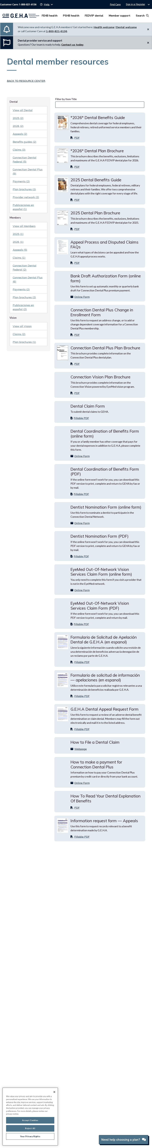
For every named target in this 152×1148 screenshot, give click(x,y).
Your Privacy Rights (30, 1136)
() (18, 118)
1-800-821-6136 (56, 31)
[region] (30, 1117)
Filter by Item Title (66, 99)
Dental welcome (126, 27)
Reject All (30, 1128)
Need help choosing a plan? (121, 1139)
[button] (46, 4)
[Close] (54, 1092)
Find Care (115, 4)
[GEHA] (20, 15)
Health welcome (104, 27)
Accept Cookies (30, 1120)
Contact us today (72, 44)
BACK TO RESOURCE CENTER (26, 81)
